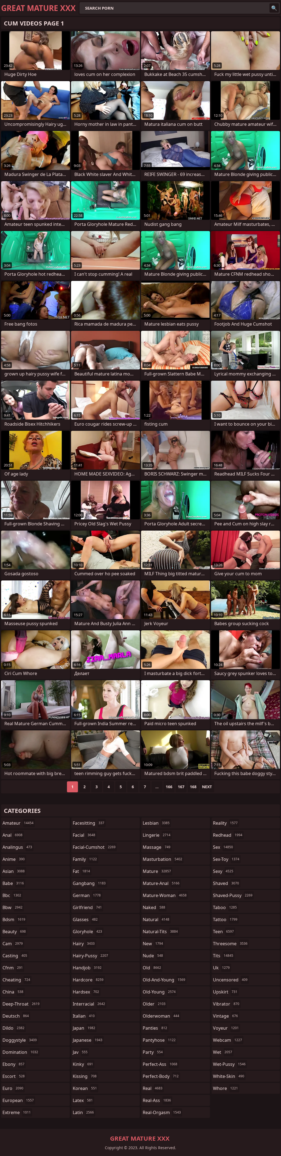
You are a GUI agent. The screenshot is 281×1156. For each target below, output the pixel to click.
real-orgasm (162, 1112)
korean (85, 1088)
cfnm (12, 968)
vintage (225, 1016)
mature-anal (161, 883)
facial (84, 835)
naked (154, 907)
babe (13, 883)
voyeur (226, 1028)
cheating (16, 980)
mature (157, 871)
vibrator (226, 1004)
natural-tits (160, 932)
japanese (87, 1040)
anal (12, 835)
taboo (225, 907)
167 (181, 786)
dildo (13, 1028)
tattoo (225, 919)
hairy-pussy (90, 956)
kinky (83, 1064)
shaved (226, 883)
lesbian (156, 823)
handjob (87, 968)
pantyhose (159, 1040)
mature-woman (165, 895)
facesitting (88, 823)
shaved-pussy (232, 895)
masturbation (162, 859)
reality (225, 823)
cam (12, 944)
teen (223, 932)
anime (13, 859)
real (152, 1088)
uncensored (230, 980)
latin (83, 1112)
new (153, 944)
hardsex (86, 992)
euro (12, 1088)
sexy (223, 871)
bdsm (13, 919)
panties (155, 1028)
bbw (12, 907)
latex (83, 1100)
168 (193, 786)
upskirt (225, 992)
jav (80, 1052)
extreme (16, 1112)
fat (81, 871)
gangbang (89, 883)
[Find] (274, 8)
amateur (17, 823)
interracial (89, 1004)
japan (84, 1028)
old (152, 968)
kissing (85, 1076)
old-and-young (164, 980)
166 (169, 786)
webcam (227, 1040)
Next (207, 786)
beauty (14, 932)
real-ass (157, 1100)
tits (223, 956)
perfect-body (161, 1076)
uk (221, 968)
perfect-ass (160, 1064)
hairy (84, 944)
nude (153, 956)
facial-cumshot (94, 847)
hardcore (88, 980)
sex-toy (226, 859)
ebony (13, 1064)
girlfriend (87, 907)
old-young (159, 992)
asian (13, 871)
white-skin (228, 1076)
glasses (85, 919)
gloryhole (87, 932)
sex (223, 847)
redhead (227, 835)
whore (225, 1088)
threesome (230, 944)
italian (84, 1016)
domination (20, 1052)
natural (156, 919)
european (18, 1100)
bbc (11, 895)
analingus (17, 847)
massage (156, 847)
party (153, 1052)
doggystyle (19, 1040)
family (85, 859)
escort (13, 1076)
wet (222, 1052)
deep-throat (21, 1004)
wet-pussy (229, 1064)
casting (14, 956)
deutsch (15, 1016)
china (12, 992)
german (87, 895)
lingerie (156, 835)
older (154, 1004)
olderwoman (161, 1016)
